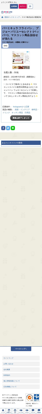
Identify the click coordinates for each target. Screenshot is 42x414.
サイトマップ (8, 358)
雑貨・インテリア (22, 109)
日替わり (9, 412)
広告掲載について (10, 387)
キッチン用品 (17, 112)
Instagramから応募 (21, 106)
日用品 (27, 112)
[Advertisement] (21, 247)
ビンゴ (33, 412)
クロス (27, 412)
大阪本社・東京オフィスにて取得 (32, 405)
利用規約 (7, 375)
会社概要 (7, 369)
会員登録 (14, 6)
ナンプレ (21, 412)
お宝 (15, 412)
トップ (3, 412)
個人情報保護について (12, 381)
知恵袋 (39, 412)
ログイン (23, 6)
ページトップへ (21, 349)
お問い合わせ (8, 364)
